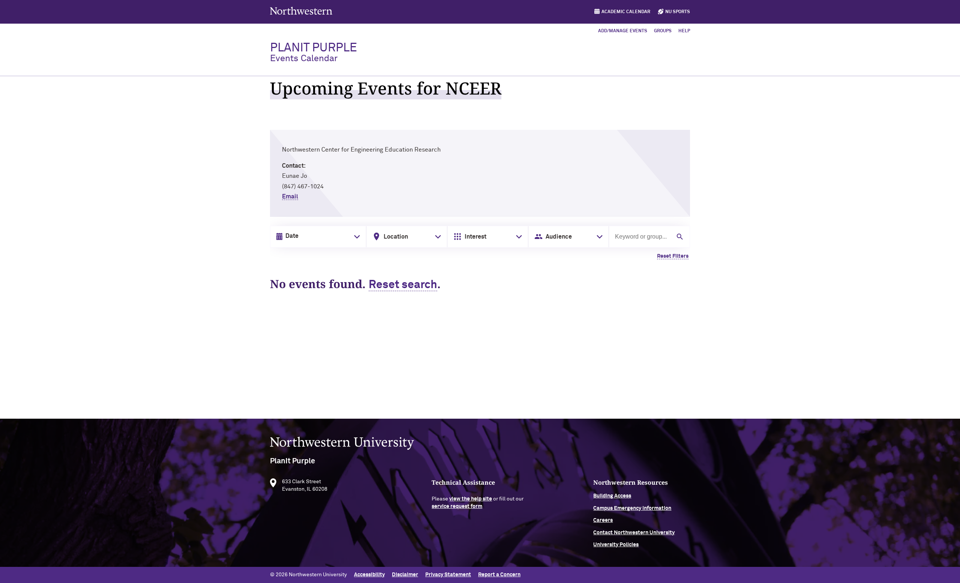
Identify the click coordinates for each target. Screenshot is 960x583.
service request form (457, 506)
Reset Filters (672, 256)
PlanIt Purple (313, 52)
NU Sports (677, 12)
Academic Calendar (626, 12)
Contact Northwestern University (634, 532)
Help (684, 31)
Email (290, 197)
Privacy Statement (448, 574)
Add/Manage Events (622, 31)
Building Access (612, 496)
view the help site (470, 499)
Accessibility (369, 574)
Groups (663, 31)
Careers (603, 520)
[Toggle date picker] (355, 236)
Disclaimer (405, 574)
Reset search (403, 285)
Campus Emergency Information (632, 508)
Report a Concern (499, 574)
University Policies (616, 544)
